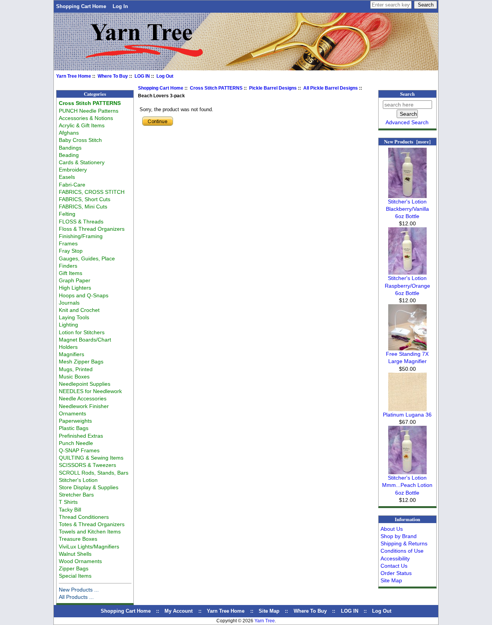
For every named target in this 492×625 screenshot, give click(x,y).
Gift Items (70, 273)
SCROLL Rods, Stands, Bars (93, 473)
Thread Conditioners (84, 517)
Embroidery (73, 170)
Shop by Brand (399, 536)
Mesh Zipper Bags (81, 361)
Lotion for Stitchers (82, 332)
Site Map (391, 580)
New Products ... (79, 590)
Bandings (70, 148)
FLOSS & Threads (81, 221)
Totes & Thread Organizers (92, 524)
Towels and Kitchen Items (90, 531)
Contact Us (394, 566)
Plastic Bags (73, 428)
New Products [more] (407, 141)
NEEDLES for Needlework (90, 391)
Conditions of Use (402, 551)
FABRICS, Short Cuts (84, 199)
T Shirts (68, 502)
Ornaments (72, 413)
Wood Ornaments (80, 561)
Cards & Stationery (82, 162)
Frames (68, 243)
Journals (69, 303)
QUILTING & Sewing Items (91, 458)
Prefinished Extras (81, 436)
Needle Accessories (82, 398)
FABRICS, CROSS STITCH (92, 192)
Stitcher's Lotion (78, 480)
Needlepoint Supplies (84, 384)
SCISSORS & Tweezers (87, 465)
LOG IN (142, 76)
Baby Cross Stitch (80, 140)
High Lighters (75, 288)
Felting (67, 214)
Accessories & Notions (86, 118)
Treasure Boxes (78, 539)
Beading (69, 155)
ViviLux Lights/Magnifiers (89, 546)
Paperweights (75, 421)
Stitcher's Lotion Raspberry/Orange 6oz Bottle (407, 285)
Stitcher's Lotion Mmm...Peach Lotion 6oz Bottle (407, 485)
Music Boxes (74, 376)
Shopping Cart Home (81, 6)
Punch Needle (76, 443)
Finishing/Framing (81, 236)
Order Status (396, 573)
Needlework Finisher (84, 406)
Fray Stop (71, 251)
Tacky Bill (70, 510)
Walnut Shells (75, 554)
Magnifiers (71, 354)
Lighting (68, 325)
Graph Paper (74, 280)
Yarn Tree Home (73, 76)
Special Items (75, 576)
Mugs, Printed (76, 369)
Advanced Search (407, 122)
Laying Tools (74, 317)
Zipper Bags (73, 568)
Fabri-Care (72, 185)
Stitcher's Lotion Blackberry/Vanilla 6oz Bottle (407, 208)
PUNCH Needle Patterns (88, 111)
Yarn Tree (264, 620)
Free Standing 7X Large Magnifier (407, 357)
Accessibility (395, 558)
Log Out (164, 76)
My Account (179, 611)
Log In (120, 6)
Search (407, 93)
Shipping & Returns (404, 543)
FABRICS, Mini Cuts (83, 206)
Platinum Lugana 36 (407, 415)
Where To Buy (113, 76)
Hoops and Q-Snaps (83, 295)
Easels (67, 177)
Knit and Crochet (79, 310)
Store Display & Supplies (88, 487)
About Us (392, 529)
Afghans (69, 133)
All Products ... (76, 597)
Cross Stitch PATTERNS (216, 88)
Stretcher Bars (76, 495)
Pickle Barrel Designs (273, 88)
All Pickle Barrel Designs (330, 88)
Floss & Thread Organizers (92, 229)
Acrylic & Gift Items (82, 125)
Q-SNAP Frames (79, 450)
